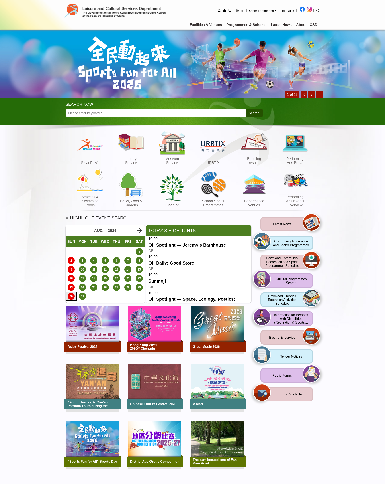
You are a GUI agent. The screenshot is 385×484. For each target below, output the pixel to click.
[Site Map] (224, 10)
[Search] (219, 10)
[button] (262, 10)
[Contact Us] (229, 10)
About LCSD (306, 25)
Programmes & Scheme (246, 25)
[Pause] (319, 94)
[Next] (311, 94)
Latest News (281, 25)
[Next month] (139, 230)
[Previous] (304, 94)
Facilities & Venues (206, 25)
